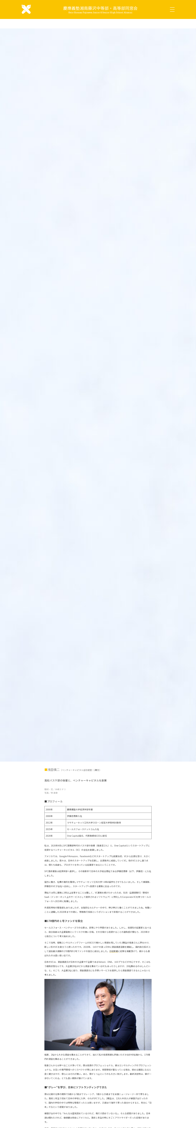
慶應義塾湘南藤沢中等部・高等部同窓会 (100, 8)
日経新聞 (113, 951)
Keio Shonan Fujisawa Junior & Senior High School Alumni (100, 12)
